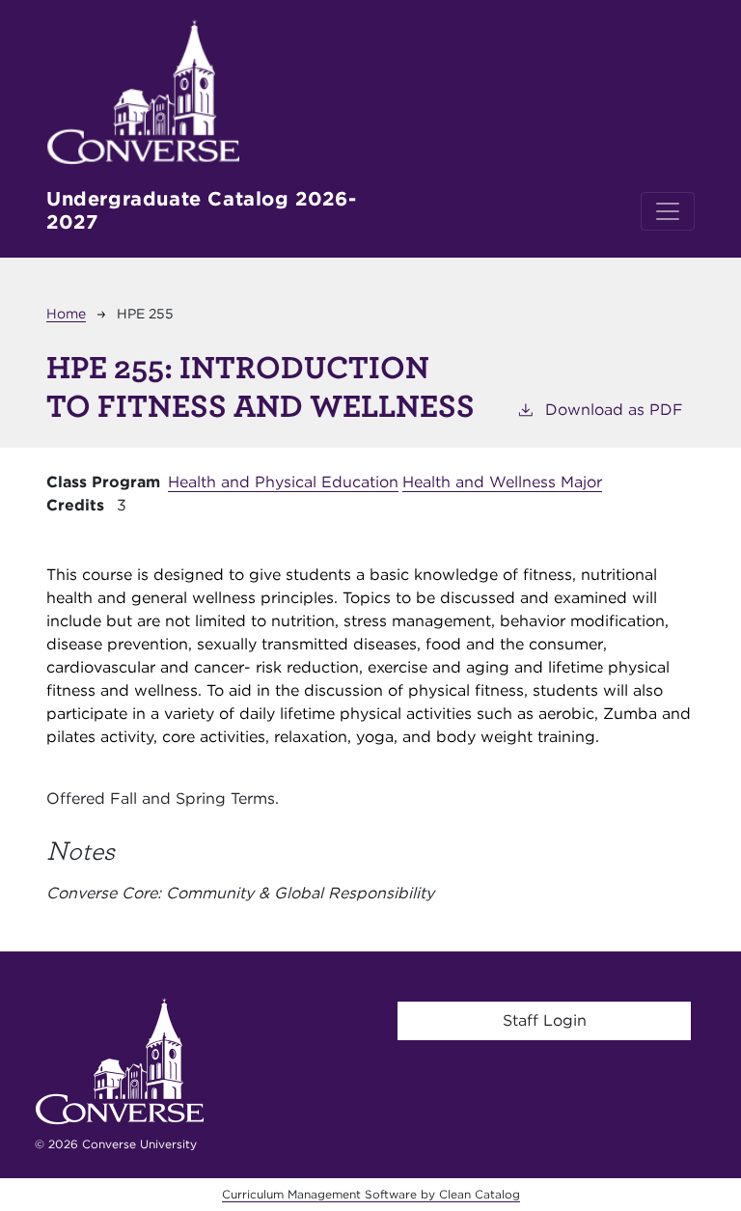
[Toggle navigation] (668, 211)
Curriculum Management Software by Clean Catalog (371, 1194)
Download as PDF (614, 409)
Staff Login (545, 1020)
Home (66, 313)
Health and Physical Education (283, 482)
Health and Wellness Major (502, 482)
